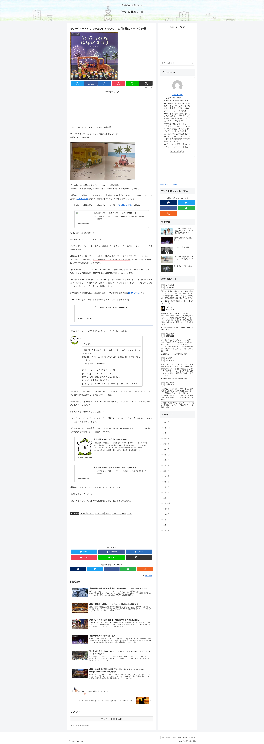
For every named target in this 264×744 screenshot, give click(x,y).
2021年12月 (165, 498)
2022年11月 (165, 455)
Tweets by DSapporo (168, 184)
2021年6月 (164, 525)
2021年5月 (164, 530)
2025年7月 (164, 422)
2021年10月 (165, 503)
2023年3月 (164, 444)
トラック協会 (100, 513)
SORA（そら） (134, 293)
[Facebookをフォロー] (112, 569)
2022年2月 (164, 487)
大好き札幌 (75, 513)
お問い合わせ (166, 737)
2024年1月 (164, 433)
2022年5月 (164, 476)
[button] (192, 63)
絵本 (129, 513)
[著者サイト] (78, 569)
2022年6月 (164, 471)
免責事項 (192, 737)
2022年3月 (164, 482)
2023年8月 (164, 438)
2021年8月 (164, 514)
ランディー (117, 513)
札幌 (124, 513)
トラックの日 (82, 199)
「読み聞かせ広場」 (125, 205)
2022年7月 (164, 465)
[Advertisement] (111, 107)
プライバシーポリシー (179, 737)
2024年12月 (165, 428)
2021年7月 (164, 520)
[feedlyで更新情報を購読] (128, 569)
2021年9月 (164, 509)
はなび (109, 513)
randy (83, 513)
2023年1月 (164, 449)
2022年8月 (164, 460)
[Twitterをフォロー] (95, 569)
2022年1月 (164, 492)
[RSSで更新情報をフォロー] (145, 569)
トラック (90, 513)
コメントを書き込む (111, 719)
